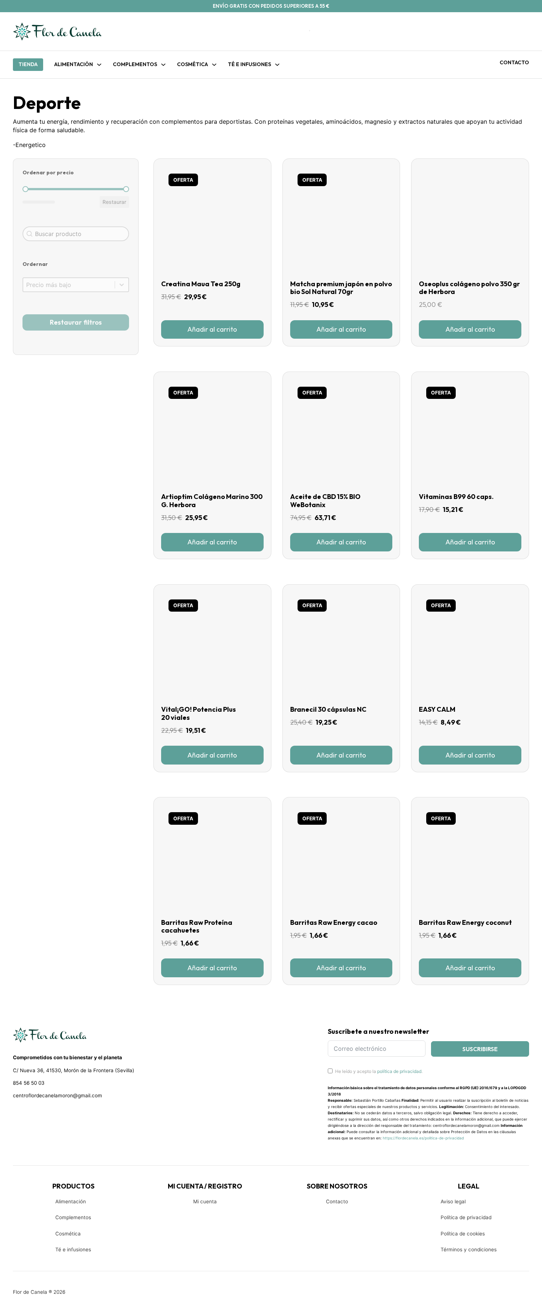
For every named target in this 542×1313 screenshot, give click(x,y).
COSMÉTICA (192, 64)
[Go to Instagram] (30, 1115)
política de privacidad (399, 1071)
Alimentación (73, 64)
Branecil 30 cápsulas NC (328, 709)
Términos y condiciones (469, 1249)
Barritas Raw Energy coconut (465, 922)
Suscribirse (480, 1049)
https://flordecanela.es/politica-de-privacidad (423, 1138)
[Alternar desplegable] (99, 64)
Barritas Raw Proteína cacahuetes (196, 926)
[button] (212, 329)
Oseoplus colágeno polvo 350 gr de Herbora (469, 288)
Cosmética (68, 1234)
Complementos (73, 1217)
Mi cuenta (205, 1201)
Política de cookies (463, 1234)
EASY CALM (437, 709)
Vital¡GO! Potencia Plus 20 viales (198, 713)
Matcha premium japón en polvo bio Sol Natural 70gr (341, 288)
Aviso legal (453, 1201)
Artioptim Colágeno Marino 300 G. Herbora (212, 500)
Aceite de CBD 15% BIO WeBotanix (325, 500)
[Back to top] (487, 1296)
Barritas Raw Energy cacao (333, 922)
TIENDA (28, 64)
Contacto (514, 62)
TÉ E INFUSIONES (249, 64)
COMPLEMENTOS (135, 64)
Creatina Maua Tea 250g (200, 284)
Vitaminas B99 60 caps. (456, 496)
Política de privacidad (466, 1217)
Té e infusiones (73, 1249)
